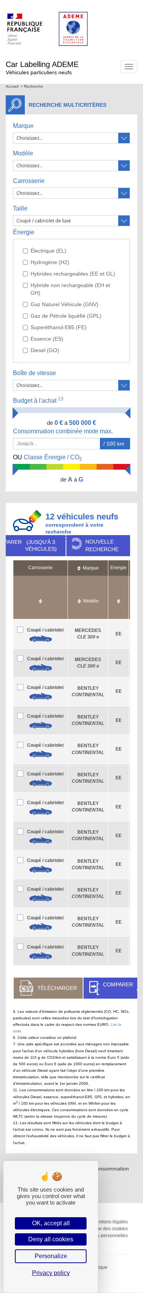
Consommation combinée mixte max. (63, 431)
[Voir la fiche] (40, 638)
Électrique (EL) (48, 251)
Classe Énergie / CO (47, 458)
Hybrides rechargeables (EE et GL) (73, 274)
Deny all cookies (50, 1239)
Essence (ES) (47, 339)
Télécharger (57, 988)
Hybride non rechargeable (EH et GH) (70, 289)
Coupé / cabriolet (45, 630)
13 (60, 399)
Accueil (12, 86)
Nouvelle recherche (102, 545)
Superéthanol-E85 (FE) (59, 327)
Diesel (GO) (45, 350)
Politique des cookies (106, 1228)
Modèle (23, 153)
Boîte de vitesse (34, 373)
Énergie (23, 232)
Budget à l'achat (38, 400)
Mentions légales (110, 1221)
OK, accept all (51, 1223)
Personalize (51, 1256)
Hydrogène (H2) (50, 262)
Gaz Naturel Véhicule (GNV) (64, 304)
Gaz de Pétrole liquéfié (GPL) (66, 316)
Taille (20, 208)
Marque (23, 125)
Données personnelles (104, 1235)
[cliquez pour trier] (40, 597)
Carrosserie (29, 181)
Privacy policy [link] (51, 1273)
